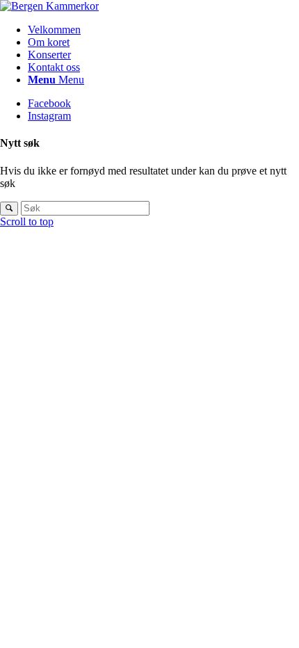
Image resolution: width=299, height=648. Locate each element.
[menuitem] (163, 30)
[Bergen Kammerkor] (49, 6)
